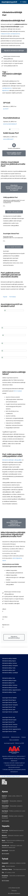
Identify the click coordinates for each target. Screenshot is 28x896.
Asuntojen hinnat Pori (8, 722)
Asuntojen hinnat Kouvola (9, 727)
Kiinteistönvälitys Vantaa (9, 663)
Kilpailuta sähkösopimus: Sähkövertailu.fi (13, 756)
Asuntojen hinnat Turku (8, 707)
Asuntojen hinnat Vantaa (9, 702)
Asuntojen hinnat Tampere (10, 705)
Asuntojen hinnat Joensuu (9, 724)
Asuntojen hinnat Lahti (8, 709)
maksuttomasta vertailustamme (10, 34)
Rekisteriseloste (15, 737)
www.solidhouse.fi (8, 139)
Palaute (23, 737)
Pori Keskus (12, 297)
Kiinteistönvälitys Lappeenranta (11, 690)
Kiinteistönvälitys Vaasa (9, 692)
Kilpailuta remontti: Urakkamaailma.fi (14, 763)
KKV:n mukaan (18, 391)
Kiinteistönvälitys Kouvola (9, 687)
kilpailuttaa (5, 90)
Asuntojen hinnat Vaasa (9, 731)
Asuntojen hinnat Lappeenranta (11, 729)
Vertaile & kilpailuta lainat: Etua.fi (10, 776)
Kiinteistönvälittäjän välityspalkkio (12, 460)
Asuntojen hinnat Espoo (9, 700)
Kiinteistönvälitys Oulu (8, 678)
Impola (5, 297)
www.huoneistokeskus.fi (10, 124)
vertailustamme (7, 88)
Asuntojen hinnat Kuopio (9, 720)
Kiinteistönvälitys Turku (8, 668)
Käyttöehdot (5, 737)
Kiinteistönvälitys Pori (8, 683)
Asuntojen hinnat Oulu (8, 717)
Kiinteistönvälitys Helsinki (9, 658)
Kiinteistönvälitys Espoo (9, 661)
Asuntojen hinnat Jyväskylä (10, 712)
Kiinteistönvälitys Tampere (10, 665)
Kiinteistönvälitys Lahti (8, 670)
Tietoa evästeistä (14, 740)
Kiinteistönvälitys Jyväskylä (10, 672)
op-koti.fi (5, 109)
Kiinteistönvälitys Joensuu (9, 685)
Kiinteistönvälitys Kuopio (9, 680)
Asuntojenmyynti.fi (9, 2)
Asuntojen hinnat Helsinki (9, 698)
